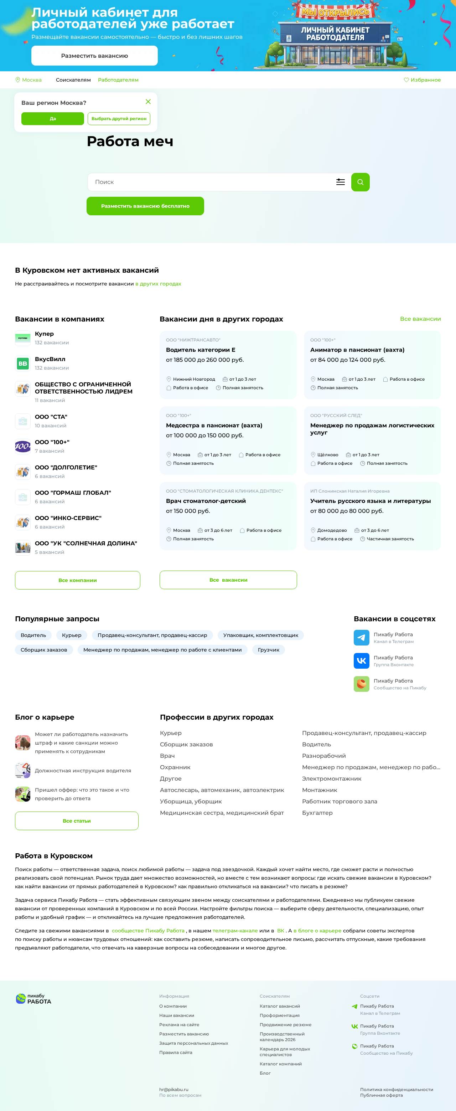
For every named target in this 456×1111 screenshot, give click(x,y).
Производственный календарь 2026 (282, 1036)
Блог (265, 1073)
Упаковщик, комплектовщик (260, 635)
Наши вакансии (176, 1015)
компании (77, 580)
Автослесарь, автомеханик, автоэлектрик (222, 790)
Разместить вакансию (184, 1034)
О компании (173, 1006)
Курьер (72, 635)
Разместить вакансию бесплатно (145, 206)
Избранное (426, 80)
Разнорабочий (324, 755)
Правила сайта (175, 1052)
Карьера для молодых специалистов (285, 1051)
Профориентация (280, 1015)
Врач (167, 755)
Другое (171, 778)
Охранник (175, 767)
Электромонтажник (332, 778)
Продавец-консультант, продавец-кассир (152, 635)
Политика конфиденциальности (396, 1089)
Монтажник (319, 790)
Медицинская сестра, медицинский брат (222, 812)
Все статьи (77, 821)
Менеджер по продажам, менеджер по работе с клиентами (162, 650)
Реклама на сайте (179, 1024)
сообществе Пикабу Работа (148, 930)
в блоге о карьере (318, 930)
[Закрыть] (148, 102)
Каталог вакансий (280, 1006)
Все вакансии (420, 318)
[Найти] (360, 182)
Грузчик (268, 650)
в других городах (158, 284)
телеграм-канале (235, 930)
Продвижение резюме (286, 1024)
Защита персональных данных (193, 1043)
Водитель (33, 635)
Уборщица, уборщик (191, 801)
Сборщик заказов (44, 650)
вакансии (228, 580)
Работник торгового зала (339, 801)
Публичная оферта (381, 1095)
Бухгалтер (317, 812)
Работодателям (118, 80)
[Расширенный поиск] (341, 182)
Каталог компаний (281, 1063)
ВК (280, 930)
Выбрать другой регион (119, 118)
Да (53, 118)
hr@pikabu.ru (173, 1089)
